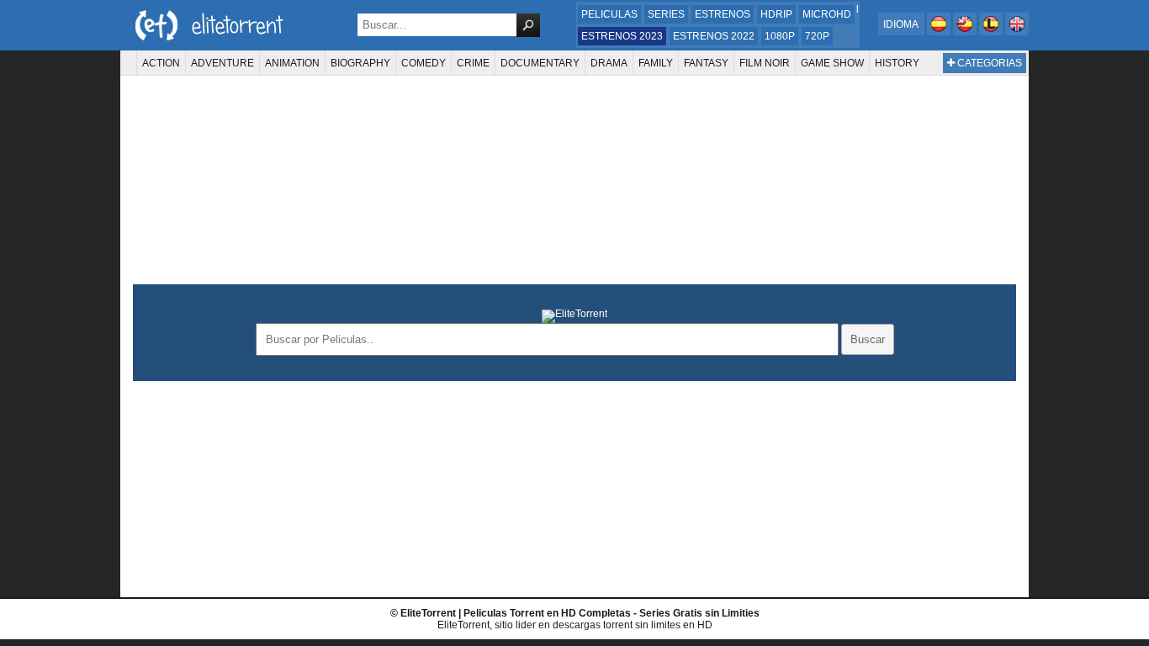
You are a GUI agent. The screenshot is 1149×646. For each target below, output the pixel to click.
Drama (608, 63)
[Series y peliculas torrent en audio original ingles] (1017, 32)
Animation (292, 63)
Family (655, 63)
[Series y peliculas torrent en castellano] (940, 32)
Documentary (540, 63)
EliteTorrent (428, 613)
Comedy (423, 63)
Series (666, 14)
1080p (780, 36)
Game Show (832, 63)
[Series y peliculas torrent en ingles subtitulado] (966, 32)
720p (817, 36)
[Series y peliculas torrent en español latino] (992, 32)
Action (161, 63)
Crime (473, 63)
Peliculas (609, 14)
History (897, 63)
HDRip (776, 14)
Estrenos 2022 (714, 36)
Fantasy (706, 63)
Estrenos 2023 (622, 36)
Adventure (222, 63)
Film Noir (764, 63)
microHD (826, 14)
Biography (360, 63)
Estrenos (722, 14)
